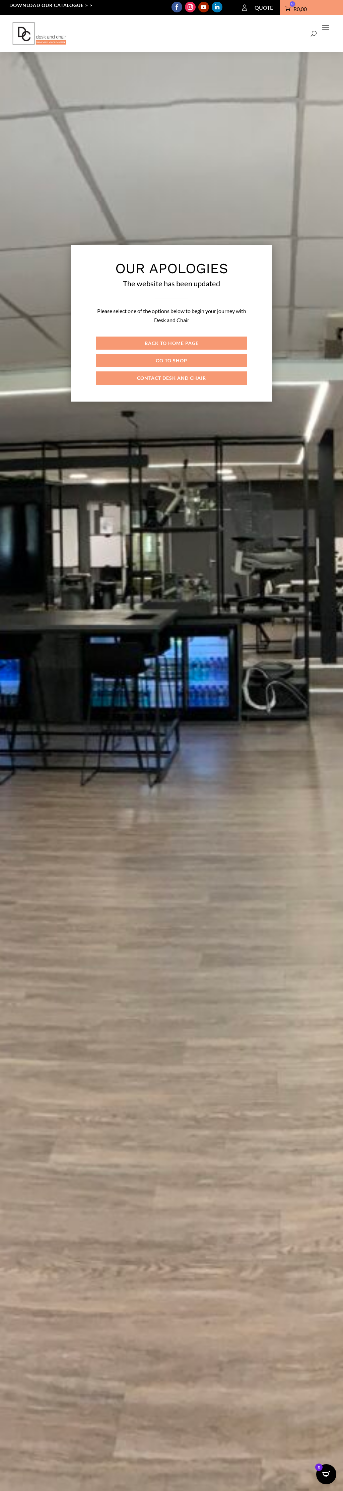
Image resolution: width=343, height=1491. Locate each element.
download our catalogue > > (50, 5)
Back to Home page (172, 343)
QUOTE (264, 7)
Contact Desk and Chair (171, 378)
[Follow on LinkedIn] (217, 7)
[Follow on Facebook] (177, 7)
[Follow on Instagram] (190, 7)
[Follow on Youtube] (203, 7)
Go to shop (171, 360)
